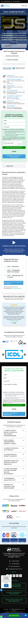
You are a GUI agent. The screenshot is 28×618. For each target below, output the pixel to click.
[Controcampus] (9, 515)
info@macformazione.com (15, 568)
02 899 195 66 (7, 1)
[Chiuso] (11, 575)
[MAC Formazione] (14, 547)
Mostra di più (15, 320)
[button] (14, 46)
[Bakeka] (5, 510)
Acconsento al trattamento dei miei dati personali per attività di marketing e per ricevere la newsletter (15, 135)
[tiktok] (20, 575)
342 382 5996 (16, 1)
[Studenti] (14, 504)
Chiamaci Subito (16, 288)
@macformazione (15, 566)
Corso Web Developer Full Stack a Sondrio (14, 541)
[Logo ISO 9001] (5, 340)
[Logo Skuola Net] (5, 504)
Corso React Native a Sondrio (22, 541)
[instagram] (14, 575)
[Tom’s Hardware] (22, 511)
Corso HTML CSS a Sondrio (6, 541)
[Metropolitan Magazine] (14, 510)
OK (6, 585)
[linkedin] (17, 575)
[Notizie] (22, 504)
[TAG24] (18, 516)
